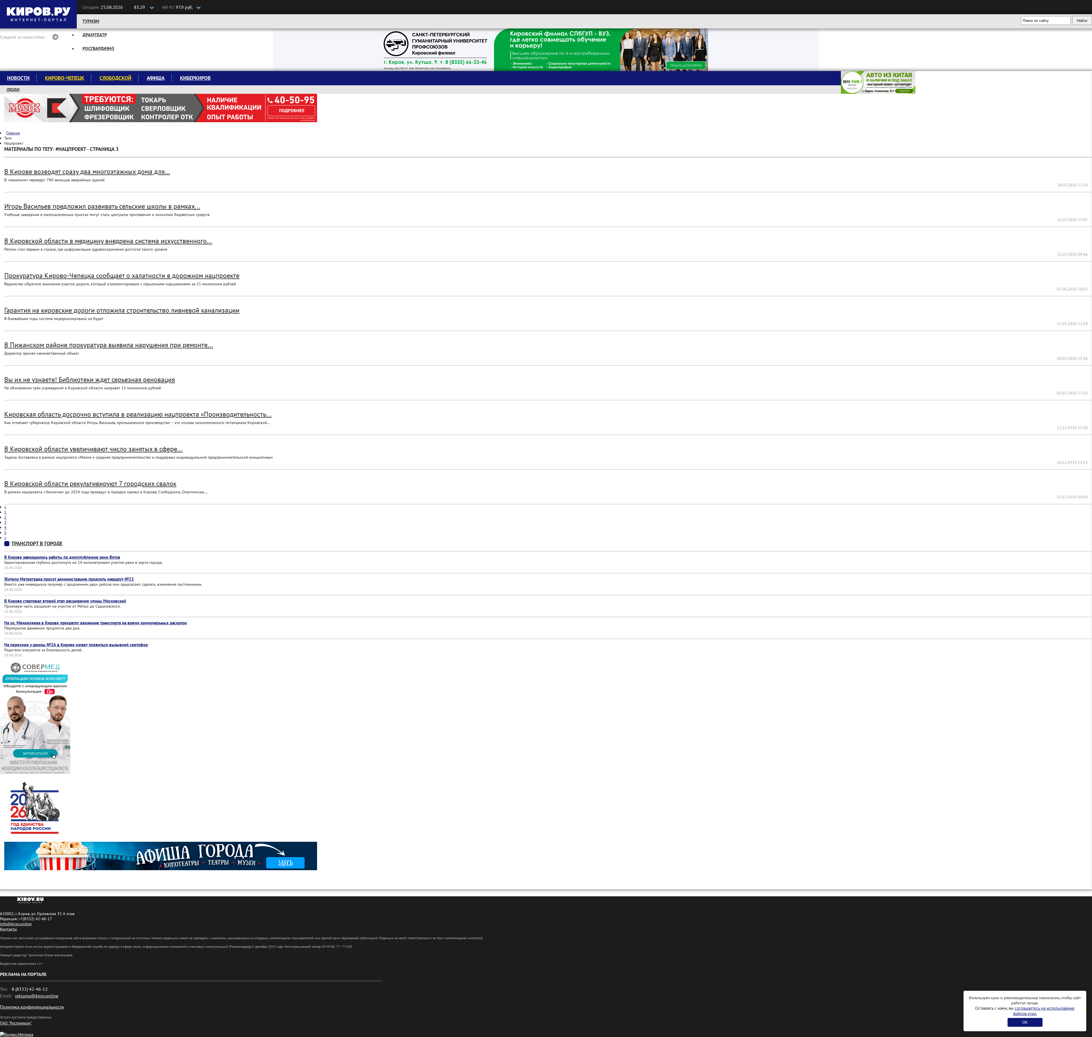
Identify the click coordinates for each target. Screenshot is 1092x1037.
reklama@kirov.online (36, 996)
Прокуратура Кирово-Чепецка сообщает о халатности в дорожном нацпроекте (121, 275)
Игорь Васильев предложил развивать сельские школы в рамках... (102, 206)
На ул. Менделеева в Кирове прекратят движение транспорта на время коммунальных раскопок (95, 622)
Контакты (8, 929)
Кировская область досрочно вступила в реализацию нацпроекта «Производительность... (138, 414)
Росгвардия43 (98, 48)
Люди (13, 89)
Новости (18, 78)
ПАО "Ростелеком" (16, 1023)
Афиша (156, 78)
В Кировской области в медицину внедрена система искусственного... (108, 240)
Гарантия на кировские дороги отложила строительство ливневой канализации (121, 310)
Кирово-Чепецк (64, 78)
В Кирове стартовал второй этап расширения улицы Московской (65, 601)
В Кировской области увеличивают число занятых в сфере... (93, 448)
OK (1025, 1022)
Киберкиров (195, 78)
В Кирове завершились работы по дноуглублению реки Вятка (62, 557)
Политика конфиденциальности (32, 1007)
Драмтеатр (94, 35)
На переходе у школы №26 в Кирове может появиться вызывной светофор (76, 644)
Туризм (90, 21)
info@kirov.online (16, 923)
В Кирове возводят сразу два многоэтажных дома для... (87, 171)
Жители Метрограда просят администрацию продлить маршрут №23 (69, 579)
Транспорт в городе (36, 543)
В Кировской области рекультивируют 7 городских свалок (90, 483)
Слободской (115, 78)
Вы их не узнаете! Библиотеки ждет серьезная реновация (89, 379)
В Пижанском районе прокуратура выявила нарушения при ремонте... (108, 344)
